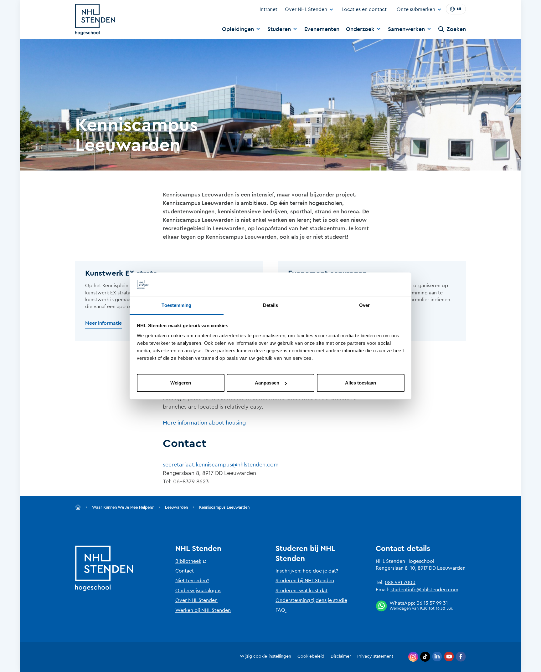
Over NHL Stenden (306, 9)
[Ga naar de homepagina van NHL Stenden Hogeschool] (95, 19)
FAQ (280, 610)
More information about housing (204, 422)
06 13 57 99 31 (432, 603)
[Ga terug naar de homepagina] (78, 507)
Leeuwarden (176, 507)
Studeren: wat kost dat (301, 590)
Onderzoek (360, 29)
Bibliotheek (188, 561)
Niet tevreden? (192, 580)
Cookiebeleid (310, 656)
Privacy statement (375, 656)
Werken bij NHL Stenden (203, 610)
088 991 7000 (400, 582)
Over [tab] (364, 305)
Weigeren (180, 382)
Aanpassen (267, 382)
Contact (184, 570)
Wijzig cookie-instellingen (265, 656)
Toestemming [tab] (176, 305)
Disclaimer (341, 656)
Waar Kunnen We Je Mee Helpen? (123, 507)
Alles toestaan (360, 382)
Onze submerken (416, 10)
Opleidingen (238, 29)
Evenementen (321, 29)
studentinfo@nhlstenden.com (424, 589)
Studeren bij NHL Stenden (305, 580)
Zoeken (456, 29)
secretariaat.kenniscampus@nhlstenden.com (221, 464)
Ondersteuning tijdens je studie (311, 600)
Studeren (279, 29)
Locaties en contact (364, 9)
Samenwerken (406, 29)
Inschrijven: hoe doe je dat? (307, 570)
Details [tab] (270, 305)
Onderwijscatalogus (198, 590)
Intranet (268, 9)
